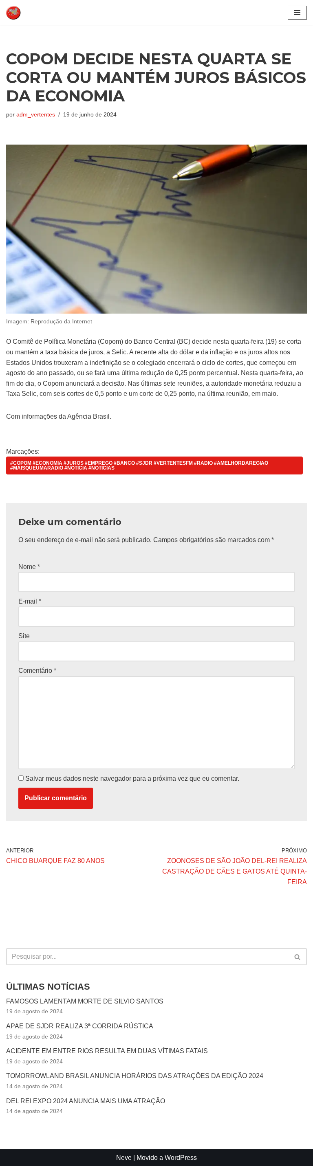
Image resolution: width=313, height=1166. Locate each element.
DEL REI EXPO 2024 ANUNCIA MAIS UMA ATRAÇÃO (85, 1101)
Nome (29, 566)
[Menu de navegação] (297, 13)
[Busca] (298, 956)
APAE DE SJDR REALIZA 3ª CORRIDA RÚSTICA (79, 1026)
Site (24, 635)
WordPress (181, 1157)
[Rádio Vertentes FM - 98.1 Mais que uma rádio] (30, 13)
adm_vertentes (35, 114)
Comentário (37, 670)
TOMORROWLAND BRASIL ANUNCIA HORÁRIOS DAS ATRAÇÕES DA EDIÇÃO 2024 (134, 1075)
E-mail (29, 601)
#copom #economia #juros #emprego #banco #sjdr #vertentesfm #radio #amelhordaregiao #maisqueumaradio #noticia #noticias (139, 465)
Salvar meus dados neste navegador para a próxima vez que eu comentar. (132, 778)
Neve (124, 1157)
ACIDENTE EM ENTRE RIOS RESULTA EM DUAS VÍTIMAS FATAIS (107, 1050)
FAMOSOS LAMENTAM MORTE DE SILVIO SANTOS (84, 1001)
